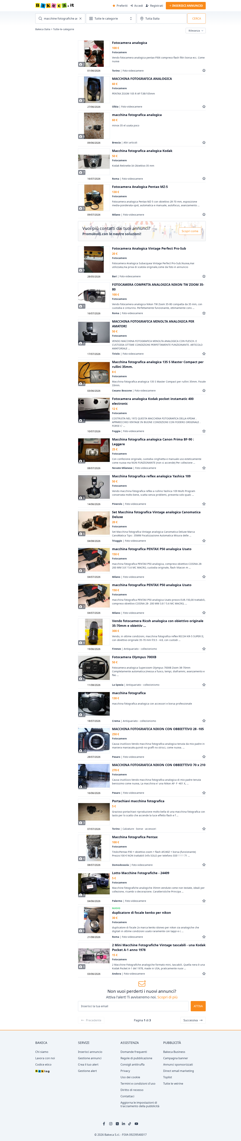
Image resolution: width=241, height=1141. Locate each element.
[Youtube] (136, 1123)
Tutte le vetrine (173, 1083)
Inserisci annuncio (90, 1052)
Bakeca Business (174, 1052)
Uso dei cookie (130, 1077)
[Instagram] (111, 1123)
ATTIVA (198, 1006)
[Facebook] (104, 1123)
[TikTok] (130, 1123)
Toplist (167, 1077)
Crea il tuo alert (88, 1064)
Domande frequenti (133, 1052)
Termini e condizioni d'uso (137, 1083)
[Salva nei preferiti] (204, 70)
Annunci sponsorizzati (178, 1064)
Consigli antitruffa (132, 1064)
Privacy (125, 1071)
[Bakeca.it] (67, 5)
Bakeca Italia (42, 29)
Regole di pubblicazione (136, 1058)
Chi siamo (41, 1052)
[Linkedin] (123, 1123)
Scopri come (190, 231)
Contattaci (127, 1096)
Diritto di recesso (131, 1090)
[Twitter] (117, 1123)
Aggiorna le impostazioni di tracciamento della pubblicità (139, 1104)
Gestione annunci (89, 1058)
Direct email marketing (178, 1071)
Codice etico (43, 1064)
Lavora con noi (45, 1058)
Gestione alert (87, 1071)
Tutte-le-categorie (63, 29)
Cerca (196, 18)
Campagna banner (175, 1058)
